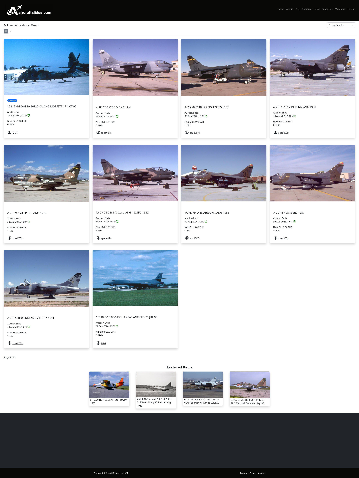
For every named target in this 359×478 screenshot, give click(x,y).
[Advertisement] (167, 440)
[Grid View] (6, 31)
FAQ (297, 9)
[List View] (11, 31)
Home (281, 9)
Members (340, 9)
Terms (252, 473)
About (289, 9)
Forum (351, 9)
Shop (317, 9)
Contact (261, 473)
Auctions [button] (306, 9)
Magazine (327, 9)
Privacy (243, 473)
